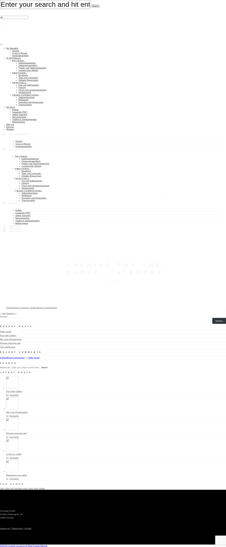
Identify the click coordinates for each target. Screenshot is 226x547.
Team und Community (28, 78)
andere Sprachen (19, 114)
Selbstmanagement (27, 63)
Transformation (25, 105)
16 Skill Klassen (13, 58)
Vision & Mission (19, 53)
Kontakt (28, 528)
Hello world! (5, 331)
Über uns (10, 124)
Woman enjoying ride (10, 343)
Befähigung (23, 100)
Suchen (3, 316)
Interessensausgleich (27, 65)
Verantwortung (24, 92)
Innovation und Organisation (30, 102)
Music (25, 488)
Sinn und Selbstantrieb (28, 85)
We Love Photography (11, 339)
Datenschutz (17, 528)
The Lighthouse (7, 347)
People (30, 488)
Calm (2, 488)
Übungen (15, 231)
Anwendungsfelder (20, 55)
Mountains (18, 488)
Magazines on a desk (16, 475)
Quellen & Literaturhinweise (24, 119)
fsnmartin (14, 395)
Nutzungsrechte (19, 117)
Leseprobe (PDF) (19, 112)
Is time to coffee (14, 454)
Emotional (19, 73)
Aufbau (15, 110)
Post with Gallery (8, 335)
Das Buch (10, 107)
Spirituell (19, 83)
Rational (18, 61)
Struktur (15, 51)
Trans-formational (25, 95)
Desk (12, 488)
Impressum (5, 528)
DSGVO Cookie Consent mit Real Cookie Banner (24, 546)
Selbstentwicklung (26, 97)
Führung (22, 87)
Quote (116, 281)
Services (10, 127)
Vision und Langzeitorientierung (32, 90)
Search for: (5, 367)
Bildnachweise (18, 122)
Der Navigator (12, 48)
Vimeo (36, 488)
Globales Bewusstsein (28, 80)
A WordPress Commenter (12, 358)
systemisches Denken (28, 70)
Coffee (6, 488)
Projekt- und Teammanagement (32, 68)
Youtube (42, 488)
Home (110, 281)
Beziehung (23, 75)
